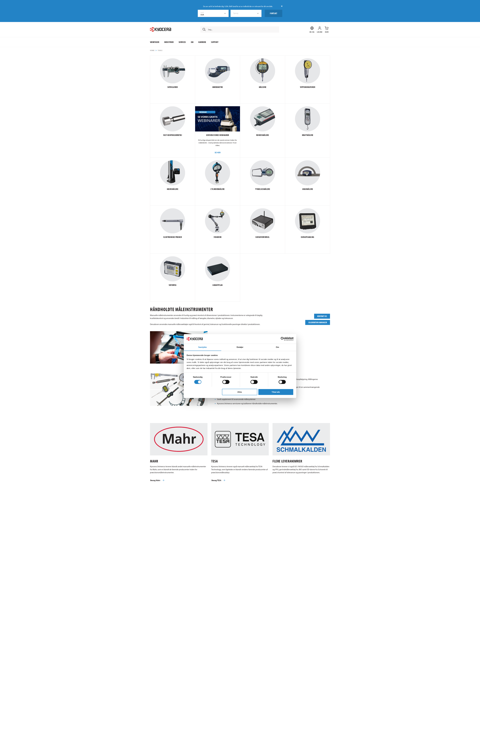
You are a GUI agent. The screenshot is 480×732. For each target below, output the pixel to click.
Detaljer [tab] (240, 347)
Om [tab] (277, 347)
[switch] (226, 382)
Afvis (239, 392)
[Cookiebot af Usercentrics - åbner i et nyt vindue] (283, 339)
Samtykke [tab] (202, 347)
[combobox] (213, 13)
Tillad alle (276, 392)
